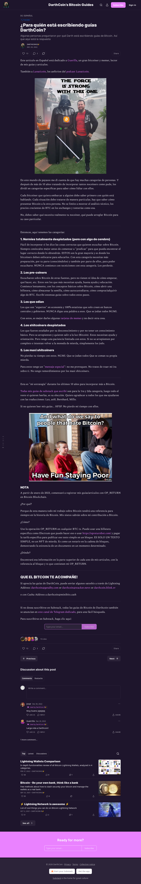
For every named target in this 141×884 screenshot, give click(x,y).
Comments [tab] (27, 678)
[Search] (101, 5)
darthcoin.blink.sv (104, 588)
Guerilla (72, 60)
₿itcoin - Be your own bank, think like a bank (49, 782)
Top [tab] (23, 753)
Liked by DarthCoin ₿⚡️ (38, 707)
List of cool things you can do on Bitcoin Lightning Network (48, 808)
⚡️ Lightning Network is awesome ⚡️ (44, 804)
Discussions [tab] (41, 753)
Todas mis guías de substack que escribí (43, 391)
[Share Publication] (107, 5)
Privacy (67, 864)
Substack (57, 878)
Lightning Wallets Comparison (40, 761)
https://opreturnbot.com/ (96, 533)
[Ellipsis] (119, 704)
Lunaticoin (39, 72)
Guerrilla (30, 721)
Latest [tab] (31, 753)
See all (26, 823)
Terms (75, 864)
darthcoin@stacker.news (76, 588)
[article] (70, 768)
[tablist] (32, 678)
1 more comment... (28, 739)
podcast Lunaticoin (77, 72)
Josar (28, 703)
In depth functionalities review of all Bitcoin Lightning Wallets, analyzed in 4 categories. (56, 766)
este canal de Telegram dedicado (57, 612)
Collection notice (87, 864)
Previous (30, 658)
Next (112, 658)
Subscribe (118, 5)
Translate (26, 20)
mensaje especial (54, 367)
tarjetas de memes (71, 318)
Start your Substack (63, 871)
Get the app (84, 871)
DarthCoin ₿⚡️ (33, 44)
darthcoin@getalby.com (44, 588)
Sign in (132, 5)
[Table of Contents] (3, 442)
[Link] (16, 239)
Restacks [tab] (39, 678)
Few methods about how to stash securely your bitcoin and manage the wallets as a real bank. (54, 788)
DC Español (26, 15)
